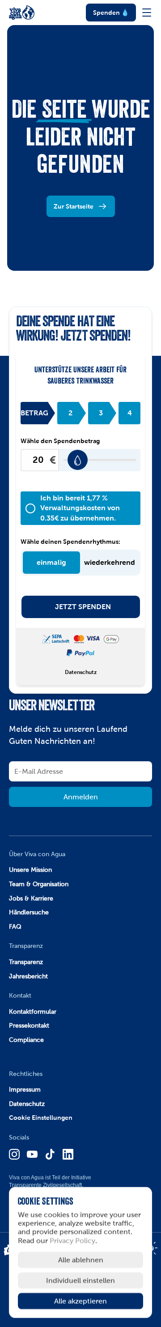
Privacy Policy (72, 1240)
